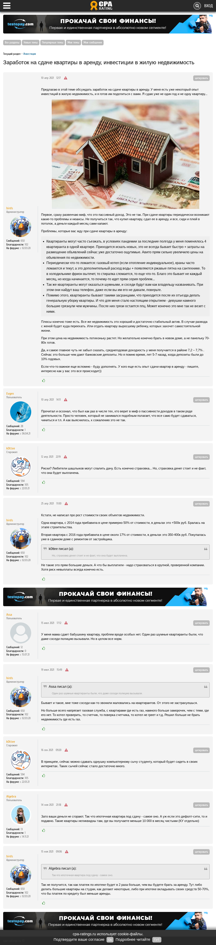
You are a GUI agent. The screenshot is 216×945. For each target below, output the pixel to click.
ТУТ (157, 939)
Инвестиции (29, 53)
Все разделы (12, 42)
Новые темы (31, 42)
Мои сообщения (93, 42)
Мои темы (73, 42)
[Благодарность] (43, 380)
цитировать (201, 78)
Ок (110, 939)
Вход (208, 5)
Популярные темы (52, 42)
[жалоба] (65, 78)
